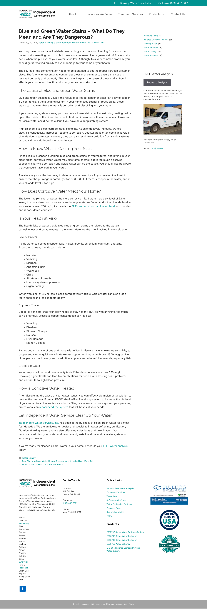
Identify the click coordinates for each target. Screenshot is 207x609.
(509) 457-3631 (158, 148)
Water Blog (112, 496)
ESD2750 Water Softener (118, 544)
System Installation (115, 512)
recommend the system (53, 407)
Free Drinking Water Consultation (133, 3)
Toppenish (23, 567)
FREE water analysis (115, 445)
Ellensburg (24, 523)
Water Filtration (151, 47)
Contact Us (178, 14)
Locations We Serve (99, 14)
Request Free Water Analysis (120, 488)
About (72, 14)
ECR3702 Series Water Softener (122, 536)
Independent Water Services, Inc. (39, 422)
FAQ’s (109, 516)
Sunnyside (23, 562)
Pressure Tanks (151, 35)
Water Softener (151, 55)
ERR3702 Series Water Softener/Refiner (125, 532)
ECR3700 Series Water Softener (122, 540)
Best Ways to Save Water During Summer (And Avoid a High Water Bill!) (58, 461)
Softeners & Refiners (116, 500)
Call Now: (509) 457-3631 (173, 3)
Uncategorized (150, 43)
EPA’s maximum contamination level (93, 206)
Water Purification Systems (119, 504)
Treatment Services (130, 14)
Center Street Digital (125, 604)
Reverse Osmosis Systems (156, 39)
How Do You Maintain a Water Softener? (42, 464)
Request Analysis (157, 82)
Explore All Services (116, 492)
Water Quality (29, 458)
